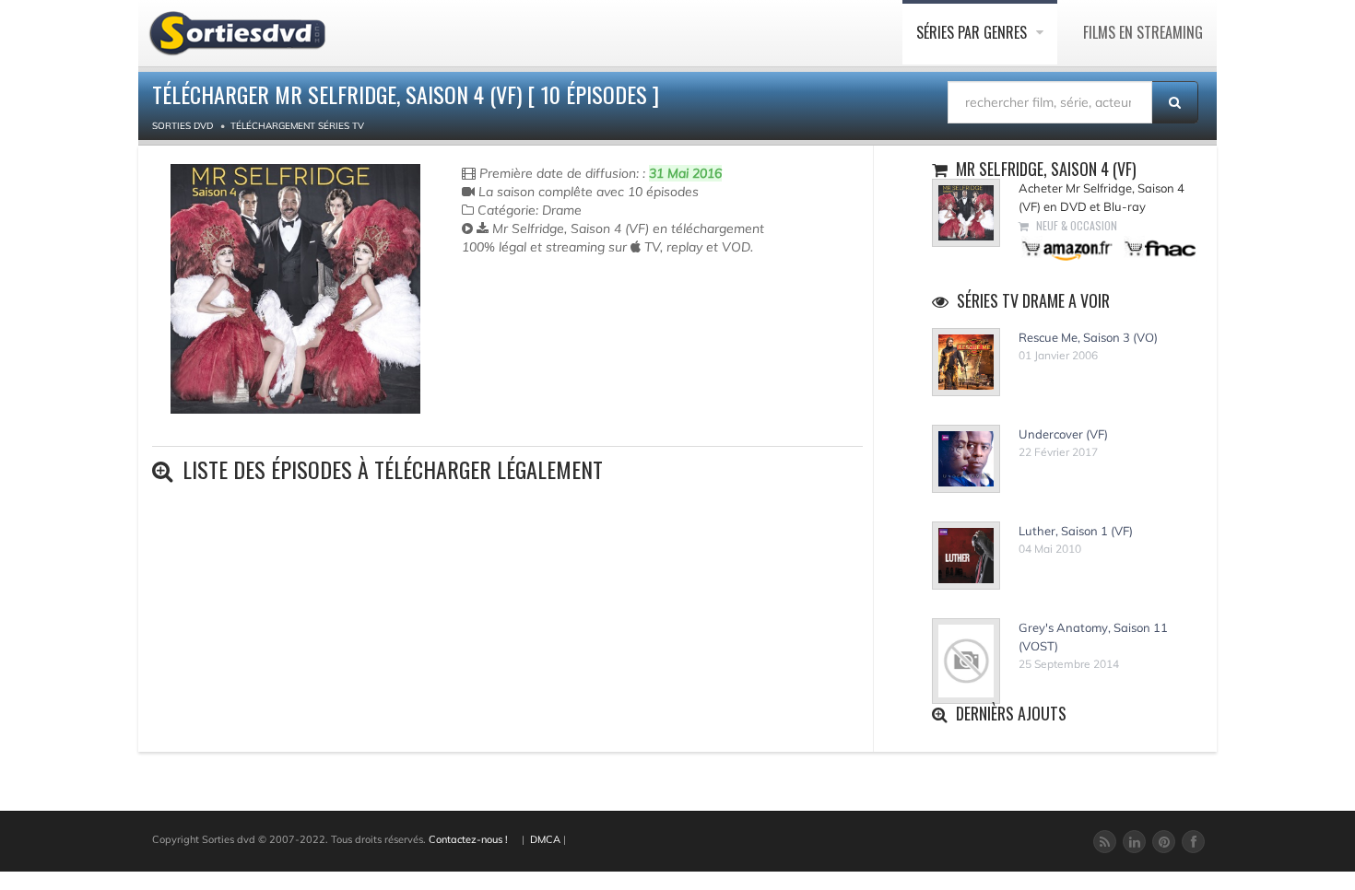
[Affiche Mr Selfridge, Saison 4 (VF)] (295, 289)
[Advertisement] (570, 329)
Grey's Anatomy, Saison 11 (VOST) (1093, 636)
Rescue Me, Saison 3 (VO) (1088, 337)
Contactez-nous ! (468, 839)
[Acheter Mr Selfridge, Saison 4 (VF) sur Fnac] (1158, 247)
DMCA (545, 839)
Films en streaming (1143, 32)
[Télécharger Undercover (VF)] (966, 458)
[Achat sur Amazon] (1068, 247)
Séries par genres (973, 32)
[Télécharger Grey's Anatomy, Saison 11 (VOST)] (966, 661)
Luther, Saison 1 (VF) (1076, 530)
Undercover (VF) (1063, 434)
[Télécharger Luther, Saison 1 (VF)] (966, 555)
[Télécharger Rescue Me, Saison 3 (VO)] (966, 362)
